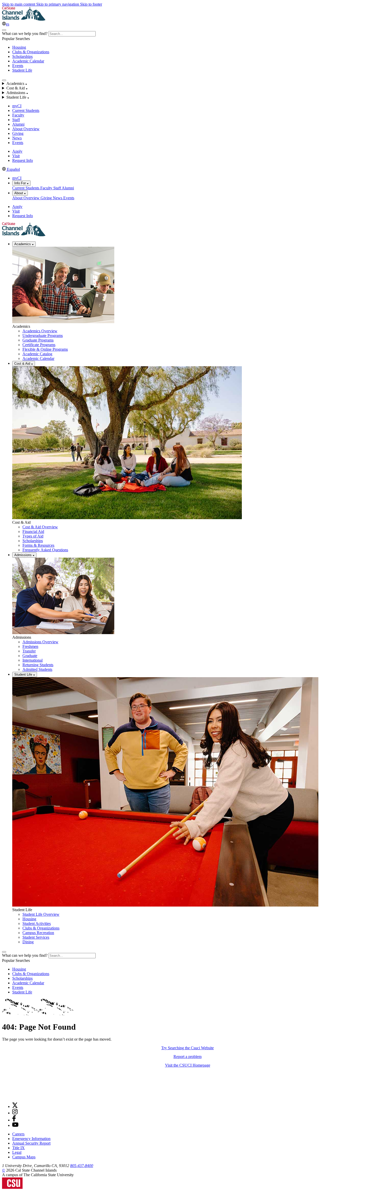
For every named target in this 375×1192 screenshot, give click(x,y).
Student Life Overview (40, 914)
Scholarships (22, 56)
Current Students (25, 110)
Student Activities (36, 923)
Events (17, 65)
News (17, 138)
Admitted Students (37, 669)
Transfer (29, 651)
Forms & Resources (38, 545)
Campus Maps (23, 1157)
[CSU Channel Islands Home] (23, 19)
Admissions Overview (40, 642)
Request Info (22, 160)
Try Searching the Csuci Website (187, 1048)
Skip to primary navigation (58, 4)
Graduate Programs (38, 340)
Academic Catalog (37, 354)
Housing (19, 47)
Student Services (35, 937)
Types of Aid (32, 536)
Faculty (18, 115)
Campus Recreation (38, 933)
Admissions (23, 555)
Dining (28, 942)
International (32, 660)
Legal (16, 1152)
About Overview (26, 129)
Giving (17, 133)
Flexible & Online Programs (45, 349)
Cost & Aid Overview (40, 527)
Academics (23, 244)
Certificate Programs (38, 345)
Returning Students (37, 665)
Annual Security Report (31, 1143)
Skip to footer (91, 4)
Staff (16, 119)
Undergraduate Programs (42, 335)
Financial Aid (33, 531)
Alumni (18, 124)
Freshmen (30, 646)
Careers (18, 1134)
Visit (16, 156)
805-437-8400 (81, 1165)
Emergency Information (31, 1138)
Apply (17, 151)
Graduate (29, 655)
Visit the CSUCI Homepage (187, 1065)
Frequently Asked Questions (45, 550)
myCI (16, 106)
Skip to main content (19, 4)
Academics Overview (39, 331)
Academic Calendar (28, 61)
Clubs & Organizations (30, 52)
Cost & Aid (22, 363)
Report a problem (187, 1056)
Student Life (22, 70)
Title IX (18, 1148)
